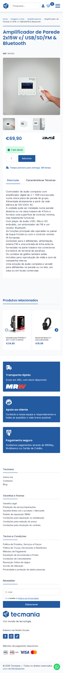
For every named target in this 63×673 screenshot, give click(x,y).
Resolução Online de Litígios (16, 562)
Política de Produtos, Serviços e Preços (22, 544)
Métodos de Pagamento (14, 551)
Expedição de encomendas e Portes (21, 555)
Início (5, 19)
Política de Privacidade (28, 598)
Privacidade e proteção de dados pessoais (24, 569)
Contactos (8, 481)
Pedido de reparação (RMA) (16, 514)
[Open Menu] (56, 6)
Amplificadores (34, 19)
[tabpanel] (31, 231)
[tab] (13, 180)
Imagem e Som (17, 19)
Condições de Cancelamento (17, 558)
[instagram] (11, 636)
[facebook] (5, 636)
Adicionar (27, 158)
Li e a (22, 598)
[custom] (57, 667)
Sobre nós (8, 477)
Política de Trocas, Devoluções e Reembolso (25, 548)
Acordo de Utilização (13, 566)
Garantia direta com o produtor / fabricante (23, 510)
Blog (5, 484)
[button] (56, 330)
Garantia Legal (10, 503)
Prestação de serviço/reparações (19, 507)
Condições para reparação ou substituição (23, 518)
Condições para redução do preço (20, 521)
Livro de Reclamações (13, 668)
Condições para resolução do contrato (22, 525)
